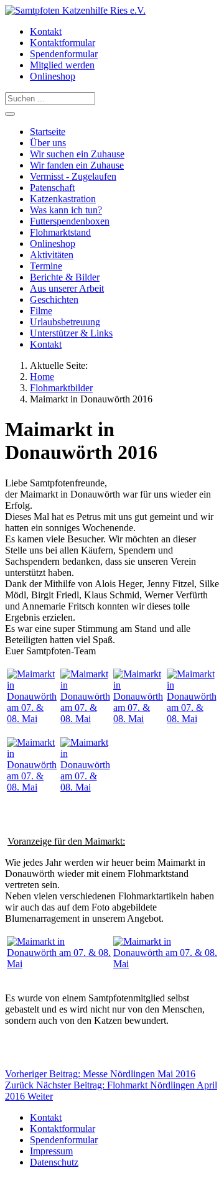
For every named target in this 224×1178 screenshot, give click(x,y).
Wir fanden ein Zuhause (77, 165)
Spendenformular (64, 54)
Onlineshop (52, 76)
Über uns (48, 142)
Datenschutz (54, 1162)
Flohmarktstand (60, 232)
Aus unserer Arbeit (67, 288)
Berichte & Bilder (65, 277)
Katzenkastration (63, 198)
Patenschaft (52, 187)
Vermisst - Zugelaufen (73, 176)
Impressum (51, 1151)
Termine (46, 266)
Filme (41, 310)
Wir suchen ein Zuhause (77, 154)
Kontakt (46, 31)
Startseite (47, 131)
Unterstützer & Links (71, 333)
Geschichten (54, 299)
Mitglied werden (62, 65)
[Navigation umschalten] (10, 114)
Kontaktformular (62, 42)
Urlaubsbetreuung (65, 322)
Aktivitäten (51, 254)
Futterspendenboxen (70, 221)
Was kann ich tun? (66, 210)
